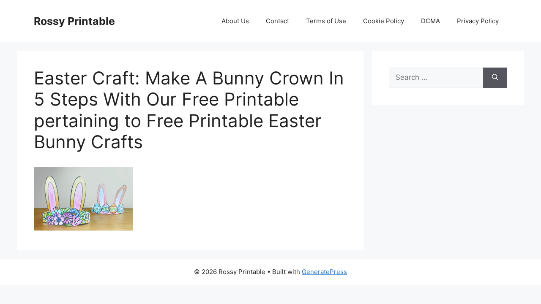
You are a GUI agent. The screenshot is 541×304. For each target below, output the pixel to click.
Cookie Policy (383, 21)
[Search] (495, 78)
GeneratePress (324, 272)
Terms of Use (326, 21)
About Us (235, 21)
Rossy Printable (74, 21)
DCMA (430, 21)
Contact (277, 21)
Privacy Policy (478, 21)
